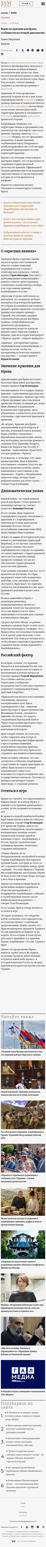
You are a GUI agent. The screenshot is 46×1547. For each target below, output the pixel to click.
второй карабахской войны (22, 62)
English (14, 13)
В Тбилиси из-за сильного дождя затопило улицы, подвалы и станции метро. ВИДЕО (22, 1416)
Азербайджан (8, 106)
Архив (5, 23)
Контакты (23, 1512)
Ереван (5, 43)
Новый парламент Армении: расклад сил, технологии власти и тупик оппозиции (21, 1093)
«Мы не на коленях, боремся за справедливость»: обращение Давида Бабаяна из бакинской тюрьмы (19, 1351)
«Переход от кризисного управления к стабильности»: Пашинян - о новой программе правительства (19, 1178)
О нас (23, 1503)
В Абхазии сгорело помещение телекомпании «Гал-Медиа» (23, 1393)
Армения (5, 17)
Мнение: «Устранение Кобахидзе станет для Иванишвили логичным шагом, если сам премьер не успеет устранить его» (22, 1308)
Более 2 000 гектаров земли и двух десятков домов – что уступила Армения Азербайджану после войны (23, 222)
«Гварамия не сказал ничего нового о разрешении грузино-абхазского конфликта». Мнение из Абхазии (23, 1264)
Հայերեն (4, 13)
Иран (40, 62)
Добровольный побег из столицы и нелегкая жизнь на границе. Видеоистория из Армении (22, 236)
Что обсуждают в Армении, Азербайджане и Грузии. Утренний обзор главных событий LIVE (22, 1135)
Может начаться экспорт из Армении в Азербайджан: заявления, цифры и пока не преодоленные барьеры (21, 1221)
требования (33, 116)
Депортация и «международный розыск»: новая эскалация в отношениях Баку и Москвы (23, 1442)
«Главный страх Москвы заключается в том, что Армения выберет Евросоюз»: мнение (21, 1053)
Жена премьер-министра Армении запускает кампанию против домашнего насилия (23, 1429)
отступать (6, 116)
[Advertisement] (23, 992)
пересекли (29, 99)
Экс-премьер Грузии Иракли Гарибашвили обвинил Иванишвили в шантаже (24, 1471)
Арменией (6, 88)
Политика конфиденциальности (23, 1521)
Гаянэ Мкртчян (10, 39)
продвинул (22, 106)
